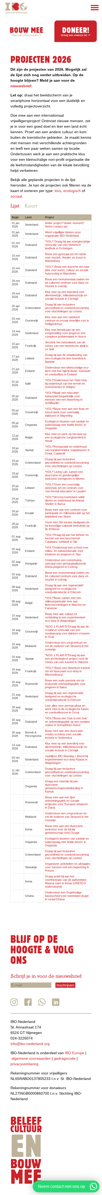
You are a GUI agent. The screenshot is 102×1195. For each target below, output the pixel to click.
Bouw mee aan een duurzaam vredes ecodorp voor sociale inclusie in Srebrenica (64, 734)
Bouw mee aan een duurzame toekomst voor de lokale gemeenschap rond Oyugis (64, 829)
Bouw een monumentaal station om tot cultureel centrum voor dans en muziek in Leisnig (67, 283)
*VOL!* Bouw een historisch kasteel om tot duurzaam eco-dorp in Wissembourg (67, 671)
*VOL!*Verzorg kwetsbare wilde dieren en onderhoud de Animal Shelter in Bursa (65, 500)
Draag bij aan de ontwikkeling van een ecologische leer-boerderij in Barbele (66, 358)
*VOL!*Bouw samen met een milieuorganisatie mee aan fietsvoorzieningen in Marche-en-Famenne (66, 603)
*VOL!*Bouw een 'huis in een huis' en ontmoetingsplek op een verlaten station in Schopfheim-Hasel (67, 722)
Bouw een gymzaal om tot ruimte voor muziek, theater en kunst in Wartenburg (65, 257)
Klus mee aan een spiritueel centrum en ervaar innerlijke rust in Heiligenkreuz (67, 320)
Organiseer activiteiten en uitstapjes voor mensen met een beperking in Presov (67, 867)
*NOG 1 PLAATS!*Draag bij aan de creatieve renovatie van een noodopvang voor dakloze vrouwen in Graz (67, 631)
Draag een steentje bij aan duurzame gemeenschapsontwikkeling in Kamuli (64, 786)
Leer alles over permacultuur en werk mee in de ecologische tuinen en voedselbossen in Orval (67, 709)
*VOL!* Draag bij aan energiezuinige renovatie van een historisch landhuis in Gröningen (67, 245)
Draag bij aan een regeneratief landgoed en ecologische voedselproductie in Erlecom (64, 589)
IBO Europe (74, 1053)
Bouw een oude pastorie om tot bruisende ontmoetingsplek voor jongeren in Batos (65, 684)
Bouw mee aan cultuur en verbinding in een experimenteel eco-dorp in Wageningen (65, 617)
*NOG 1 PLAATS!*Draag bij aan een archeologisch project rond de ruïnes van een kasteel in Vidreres (66, 659)
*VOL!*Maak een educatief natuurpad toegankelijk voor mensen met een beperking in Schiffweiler (63, 398)
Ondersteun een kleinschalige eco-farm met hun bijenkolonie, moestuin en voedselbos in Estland (67, 371)
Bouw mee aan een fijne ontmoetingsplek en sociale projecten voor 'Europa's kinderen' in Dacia (66, 802)
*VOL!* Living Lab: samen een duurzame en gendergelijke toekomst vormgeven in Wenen (64, 475)
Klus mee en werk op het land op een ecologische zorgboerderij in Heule (65, 437)
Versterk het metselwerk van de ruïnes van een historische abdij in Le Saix (66, 346)
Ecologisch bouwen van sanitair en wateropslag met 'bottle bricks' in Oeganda (67, 425)
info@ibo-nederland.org (30, 1044)
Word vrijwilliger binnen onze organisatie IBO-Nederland (63, 234)
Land (28, 217)
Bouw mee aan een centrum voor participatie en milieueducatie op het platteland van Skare (67, 513)
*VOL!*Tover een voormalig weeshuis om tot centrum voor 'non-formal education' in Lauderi (65, 488)
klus (58, 191)
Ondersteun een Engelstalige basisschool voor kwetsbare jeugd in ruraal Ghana (66, 896)
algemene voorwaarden (31, 1058)
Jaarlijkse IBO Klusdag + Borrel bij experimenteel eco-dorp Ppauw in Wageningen (66, 759)
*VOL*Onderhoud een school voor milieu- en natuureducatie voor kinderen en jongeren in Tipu (66, 551)
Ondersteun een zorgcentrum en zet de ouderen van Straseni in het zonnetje (66, 646)
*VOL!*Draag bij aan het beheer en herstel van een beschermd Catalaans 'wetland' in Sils (67, 538)
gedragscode (65, 1058)
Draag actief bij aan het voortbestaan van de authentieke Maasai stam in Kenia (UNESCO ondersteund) (66, 881)
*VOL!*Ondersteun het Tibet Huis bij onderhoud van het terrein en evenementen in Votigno (66, 384)
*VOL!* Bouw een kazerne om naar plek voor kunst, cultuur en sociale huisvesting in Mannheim (67, 270)
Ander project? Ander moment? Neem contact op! (64, 224)
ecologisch (72, 191)
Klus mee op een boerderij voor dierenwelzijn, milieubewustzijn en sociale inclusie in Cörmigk (66, 295)
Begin (15, 217)
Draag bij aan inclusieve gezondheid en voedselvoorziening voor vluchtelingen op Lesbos (67, 308)
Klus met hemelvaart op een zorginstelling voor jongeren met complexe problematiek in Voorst (65, 333)
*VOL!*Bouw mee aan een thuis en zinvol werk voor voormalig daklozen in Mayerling (67, 412)
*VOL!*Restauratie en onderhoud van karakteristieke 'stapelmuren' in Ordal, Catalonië (67, 450)
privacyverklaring (24, 1064)
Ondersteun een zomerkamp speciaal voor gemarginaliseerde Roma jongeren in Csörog (65, 563)
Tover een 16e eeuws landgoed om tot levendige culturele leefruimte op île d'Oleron (67, 526)
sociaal (16, 196)
